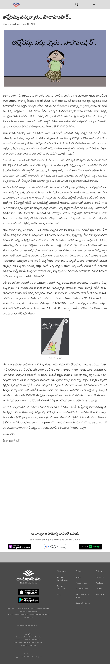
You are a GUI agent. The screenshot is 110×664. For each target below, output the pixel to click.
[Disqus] (55, 490)
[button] (94, 4)
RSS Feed (100, 594)
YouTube (99, 583)
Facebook (100, 577)
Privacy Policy (82, 589)
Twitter (99, 589)
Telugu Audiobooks (62, 578)
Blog (59, 594)
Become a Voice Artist (82, 595)
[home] (38, 4)
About (78, 577)
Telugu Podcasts (61, 587)
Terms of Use (81, 583)
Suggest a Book (83, 603)
